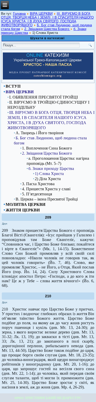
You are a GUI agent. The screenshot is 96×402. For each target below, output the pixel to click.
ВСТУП (13, 86)
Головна (19, 14)
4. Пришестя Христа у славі (46, 189)
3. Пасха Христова (38, 184)
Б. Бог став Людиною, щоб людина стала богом (50, 140)
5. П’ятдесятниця (37, 194)
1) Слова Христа (49, 173)
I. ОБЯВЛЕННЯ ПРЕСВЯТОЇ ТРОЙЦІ (43, 97)
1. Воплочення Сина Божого (47, 148)
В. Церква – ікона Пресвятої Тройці (47, 199)
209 (48, 217)
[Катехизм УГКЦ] (48, 78)
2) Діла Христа (48, 179)
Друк (4, 223)
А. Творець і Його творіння (39, 133)
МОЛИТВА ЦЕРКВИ (25, 204)
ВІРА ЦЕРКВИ (41, 14)
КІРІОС (19, 397)
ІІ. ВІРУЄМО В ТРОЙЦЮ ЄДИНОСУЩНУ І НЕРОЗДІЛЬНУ (48, 105)
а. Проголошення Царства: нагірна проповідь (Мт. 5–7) (58, 161)
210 (48, 296)
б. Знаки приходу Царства (51, 168)
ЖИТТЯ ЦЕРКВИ (23, 210)
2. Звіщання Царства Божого (47, 29)
